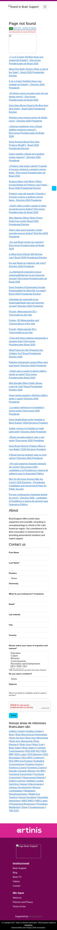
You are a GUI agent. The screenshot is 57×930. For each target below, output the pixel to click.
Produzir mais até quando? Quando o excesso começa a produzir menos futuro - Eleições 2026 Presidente (27, 196)
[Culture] (28, 656)
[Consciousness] (28, 661)
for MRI (40, 771)
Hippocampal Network (34, 777)
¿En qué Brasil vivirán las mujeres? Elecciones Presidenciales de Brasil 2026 (26, 245)
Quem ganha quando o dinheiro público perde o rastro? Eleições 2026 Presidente (28, 398)
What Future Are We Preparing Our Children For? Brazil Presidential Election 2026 (26, 353)
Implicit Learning (17, 781)
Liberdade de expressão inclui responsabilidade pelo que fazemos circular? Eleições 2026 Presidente (26, 302)
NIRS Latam (41, 801)
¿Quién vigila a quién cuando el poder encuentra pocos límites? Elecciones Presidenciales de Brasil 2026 (27, 209)
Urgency (13, 684)
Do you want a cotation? (20, 674)
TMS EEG (14, 810)
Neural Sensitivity (27, 797)
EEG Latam (20, 754)
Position (13, 573)
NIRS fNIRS (28, 801)
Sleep (25, 807)
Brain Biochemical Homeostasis (31, 734)
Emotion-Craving (34, 764)
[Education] (28, 653)
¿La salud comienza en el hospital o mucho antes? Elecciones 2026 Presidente (26, 410)
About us (17, 898)
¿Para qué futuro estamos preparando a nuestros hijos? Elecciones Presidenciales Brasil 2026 (28, 341)
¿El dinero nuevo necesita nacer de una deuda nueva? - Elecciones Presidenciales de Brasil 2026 (28, 96)
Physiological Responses (22, 804)
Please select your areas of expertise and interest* (28, 646)
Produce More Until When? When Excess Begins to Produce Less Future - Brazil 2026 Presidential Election (28, 184)
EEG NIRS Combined (32, 758)
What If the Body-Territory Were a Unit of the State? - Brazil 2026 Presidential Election (28, 72)
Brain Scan (25, 744)
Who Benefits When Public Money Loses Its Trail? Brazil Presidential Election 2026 (25, 386)
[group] (28, 830)
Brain (11, 734)
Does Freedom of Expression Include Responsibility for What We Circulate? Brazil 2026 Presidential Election (27, 290)
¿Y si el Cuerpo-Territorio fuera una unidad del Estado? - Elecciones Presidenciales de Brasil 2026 (26, 60)
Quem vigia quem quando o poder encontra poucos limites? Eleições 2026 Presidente (28, 233)
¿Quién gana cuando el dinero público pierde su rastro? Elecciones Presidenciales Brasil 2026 (27, 374)
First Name (14, 552)
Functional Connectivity (20, 774)
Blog (15, 872)
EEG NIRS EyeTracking (20, 761)
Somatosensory (37, 807)
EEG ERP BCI (33, 751)
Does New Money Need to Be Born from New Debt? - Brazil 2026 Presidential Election (28, 108)
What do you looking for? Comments (26, 594)
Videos (16, 881)
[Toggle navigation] (45, 7)
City (11, 625)
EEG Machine (35, 754)
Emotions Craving (17, 767)
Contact (16, 886)
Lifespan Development (20, 787)
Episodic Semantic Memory (22, 771)
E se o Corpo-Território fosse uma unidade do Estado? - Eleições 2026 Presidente (27, 84)
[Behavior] (28, 658)
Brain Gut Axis (17, 738)
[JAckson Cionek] (23, 43)
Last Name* (14, 563)
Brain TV (17, 877)
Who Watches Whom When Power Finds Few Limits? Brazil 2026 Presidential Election (26, 221)
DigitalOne (28, 925)
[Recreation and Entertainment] (28, 664)
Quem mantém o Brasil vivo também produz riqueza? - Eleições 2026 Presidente (26, 157)
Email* (12, 604)
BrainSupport (35, 916)
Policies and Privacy (23, 902)
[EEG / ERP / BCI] (28, 666)
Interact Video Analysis (31, 784)
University (13, 583)
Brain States (15, 748)
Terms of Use (19, 906)
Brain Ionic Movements (37, 738)
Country (12, 635)
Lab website (14, 614)
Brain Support (19, 868)
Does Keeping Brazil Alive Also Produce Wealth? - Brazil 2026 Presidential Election (24, 145)
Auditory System (17, 731)
